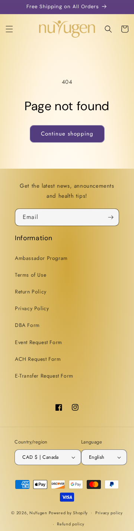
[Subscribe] (110, 217)
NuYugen (39, 512)
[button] (9, 29)
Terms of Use (30, 275)
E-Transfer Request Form (44, 375)
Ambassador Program (41, 258)
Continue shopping (67, 134)
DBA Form (27, 325)
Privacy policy (109, 513)
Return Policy (31, 291)
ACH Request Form (38, 359)
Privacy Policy (32, 308)
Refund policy (70, 524)
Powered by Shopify (68, 512)
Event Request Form (38, 342)
